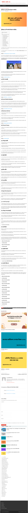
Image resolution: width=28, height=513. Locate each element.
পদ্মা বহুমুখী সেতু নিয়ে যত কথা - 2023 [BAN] (11, 393)
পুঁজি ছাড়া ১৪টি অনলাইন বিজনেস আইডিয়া (5, 34)
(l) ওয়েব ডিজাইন (5, 44)
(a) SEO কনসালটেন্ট (5, 35)
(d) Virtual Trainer (5, 37)
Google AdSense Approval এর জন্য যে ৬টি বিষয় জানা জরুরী (12, 448)
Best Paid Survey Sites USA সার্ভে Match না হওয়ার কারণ (8, 329)
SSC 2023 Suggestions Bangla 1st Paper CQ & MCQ (12, 432)
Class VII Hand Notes (4, 458)
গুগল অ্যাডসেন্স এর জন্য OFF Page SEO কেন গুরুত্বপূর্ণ (9, 53)
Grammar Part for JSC (3, 8)
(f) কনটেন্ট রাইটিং (4, 39)
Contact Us (2, 504)
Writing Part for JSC (4, 482)
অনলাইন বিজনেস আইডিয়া (6, 138)
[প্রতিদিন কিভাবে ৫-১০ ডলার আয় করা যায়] (14, 360)
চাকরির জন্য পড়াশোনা (4, 488)
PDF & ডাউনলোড (3, 469)
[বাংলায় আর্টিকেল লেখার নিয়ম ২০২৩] (14, 340)
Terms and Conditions (4, 508)
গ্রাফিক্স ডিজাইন (3, 487)
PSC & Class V (3, 472)
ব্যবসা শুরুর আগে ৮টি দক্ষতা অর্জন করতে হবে (11, 390)
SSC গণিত (3, 479)
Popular (3, 426)
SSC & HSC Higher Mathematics (6, 477)
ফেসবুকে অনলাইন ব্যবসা (6, 308)
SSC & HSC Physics (4, 478)
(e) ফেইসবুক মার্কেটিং (5, 38)
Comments (6, 426)
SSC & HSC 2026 (4, 473)
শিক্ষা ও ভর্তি (3, 496)
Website (2, 418)
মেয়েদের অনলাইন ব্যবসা (10, 308)
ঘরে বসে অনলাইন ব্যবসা (3, 308)
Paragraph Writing (4, 468)
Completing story (4, 459)
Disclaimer (2, 505)
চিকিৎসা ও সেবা (3, 491)
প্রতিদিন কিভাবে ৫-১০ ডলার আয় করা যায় (5, 369)
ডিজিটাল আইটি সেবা (6, 2)
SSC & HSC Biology (4, 474)
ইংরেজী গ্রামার (3, 483)
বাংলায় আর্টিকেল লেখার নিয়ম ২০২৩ (4, 349)
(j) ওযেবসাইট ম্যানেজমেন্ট (6, 42)
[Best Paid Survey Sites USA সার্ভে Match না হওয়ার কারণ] (14, 320)
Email (2, 415)
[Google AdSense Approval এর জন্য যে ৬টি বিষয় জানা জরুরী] (3, 448)
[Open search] (26, 6)
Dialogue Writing (4, 460)
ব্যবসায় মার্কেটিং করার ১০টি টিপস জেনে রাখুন (8, 108)
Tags (10, 426)
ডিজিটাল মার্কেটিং (8, 8)
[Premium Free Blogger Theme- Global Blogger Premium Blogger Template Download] (3, 428)
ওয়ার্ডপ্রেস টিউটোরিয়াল (4, 484)
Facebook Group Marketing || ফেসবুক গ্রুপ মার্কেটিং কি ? (12, 440)
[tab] (3, 426)
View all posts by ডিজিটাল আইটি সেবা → (11, 382)
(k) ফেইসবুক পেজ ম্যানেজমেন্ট (6, 43)
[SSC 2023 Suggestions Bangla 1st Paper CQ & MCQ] (3, 432)
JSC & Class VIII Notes (4, 464)
